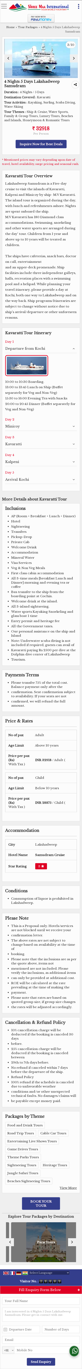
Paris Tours (41, 1242)
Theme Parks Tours (23, 1157)
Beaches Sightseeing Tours (28, 1181)
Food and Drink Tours (25, 1125)
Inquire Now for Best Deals (41, 144)
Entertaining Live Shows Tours (32, 1141)
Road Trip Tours (20, 1133)
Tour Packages (28, 27)
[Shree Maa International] (38, 7)
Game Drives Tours (22, 1149)
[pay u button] (41, 22)
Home (10, 27)
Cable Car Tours (53, 1133)
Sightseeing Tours (21, 1165)
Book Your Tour (41, 1203)
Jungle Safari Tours (22, 1173)
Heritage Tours (55, 1165)
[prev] (8, 58)
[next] (74, 58)
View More (68, 1188)
